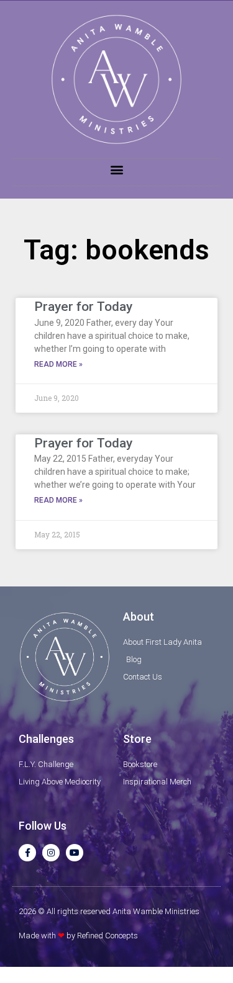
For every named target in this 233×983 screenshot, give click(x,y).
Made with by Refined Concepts (78, 935)
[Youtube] (74, 852)
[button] (116, 169)
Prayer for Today (83, 306)
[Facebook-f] (27, 852)
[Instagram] (51, 852)
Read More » (58, 364)
